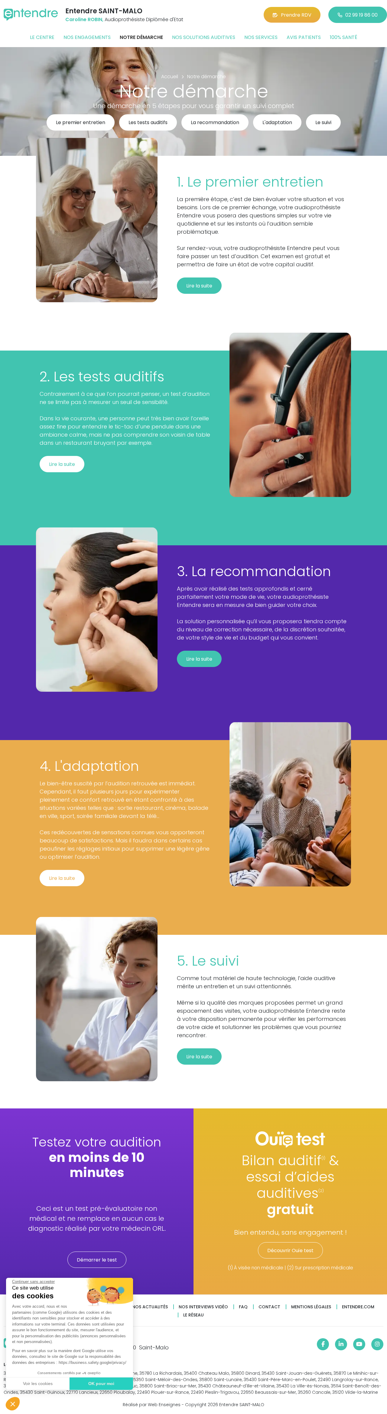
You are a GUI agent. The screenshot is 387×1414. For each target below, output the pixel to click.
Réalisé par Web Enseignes (151, 1405)
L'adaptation (277, 122)
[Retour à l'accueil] (31, 14)
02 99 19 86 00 (361, 14)
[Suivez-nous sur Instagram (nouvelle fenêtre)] (377, 1344)
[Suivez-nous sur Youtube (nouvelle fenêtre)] (359, 1344)
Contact (269, 1307)
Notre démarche (141, 37)
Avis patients (304, 37)
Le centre (42, 37)
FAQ (243, 1307)
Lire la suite (199, 285)
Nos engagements (87, 37)
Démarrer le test (97, 1259)
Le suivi (323, 122)
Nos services (261, 37)
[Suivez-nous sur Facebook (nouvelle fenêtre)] (323, 1344)
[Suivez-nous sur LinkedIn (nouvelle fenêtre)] (341, 1344)
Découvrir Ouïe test (290, 1250)
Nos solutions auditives (203, 37)
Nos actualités (150, 1307)
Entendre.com (358, 1307)
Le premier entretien (80, 122)
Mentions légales (311, 1307)
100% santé (343, 37)
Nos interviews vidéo (203, 1307)
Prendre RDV (296, 14)
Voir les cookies (38, 1383)
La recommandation (215, 122)
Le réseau (193, 1315)
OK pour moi (101, 1383)
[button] (12, 1403)
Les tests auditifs (147, 122)
